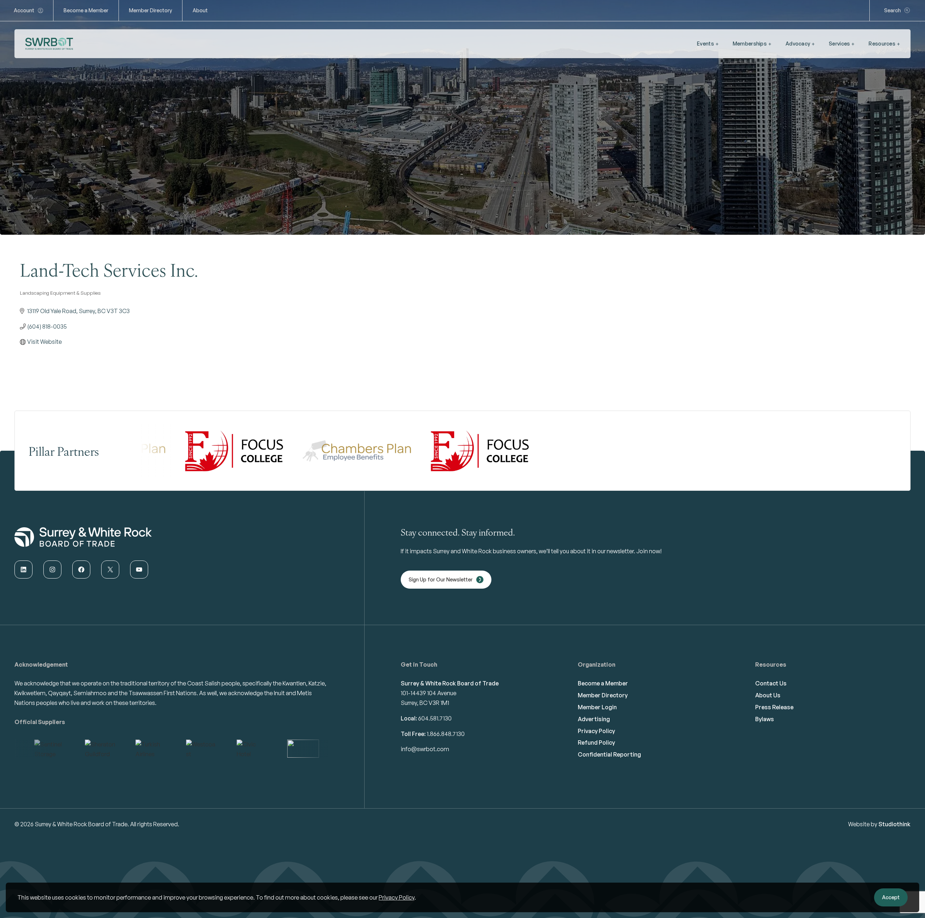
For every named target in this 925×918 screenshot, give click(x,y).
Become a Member (86, 10)
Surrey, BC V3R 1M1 (425, 702)
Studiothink (894, 824)
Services (839, 43)
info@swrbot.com (425, 749)
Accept (891, 897)
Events (705, 43)
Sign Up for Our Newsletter (441, 579)
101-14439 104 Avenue (428, 693)
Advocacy (798, 43)
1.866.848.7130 (446, 733)
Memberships (750, 43)
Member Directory (150, 10)
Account (24, 10)
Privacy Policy (396, 897)
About (200, 10)
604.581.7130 (435, 718)
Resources (882, 43)
